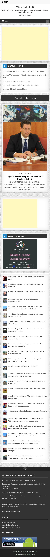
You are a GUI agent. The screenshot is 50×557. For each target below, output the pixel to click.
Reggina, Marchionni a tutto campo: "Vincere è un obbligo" (24, 71)
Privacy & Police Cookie (11, 527)
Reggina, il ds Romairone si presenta (16, 81)
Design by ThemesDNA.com (25, 555)
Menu (6, 2)
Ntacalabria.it (25, 7)
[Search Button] (25, 468)
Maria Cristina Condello (19, 182)
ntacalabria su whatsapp (11, 511)
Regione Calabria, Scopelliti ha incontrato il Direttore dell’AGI (25, 177)
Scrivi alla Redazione (10, 525)
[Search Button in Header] (47, 21)
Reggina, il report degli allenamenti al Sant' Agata (21, 85)
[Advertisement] (25, 43)
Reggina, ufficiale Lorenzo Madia (15, 89)
